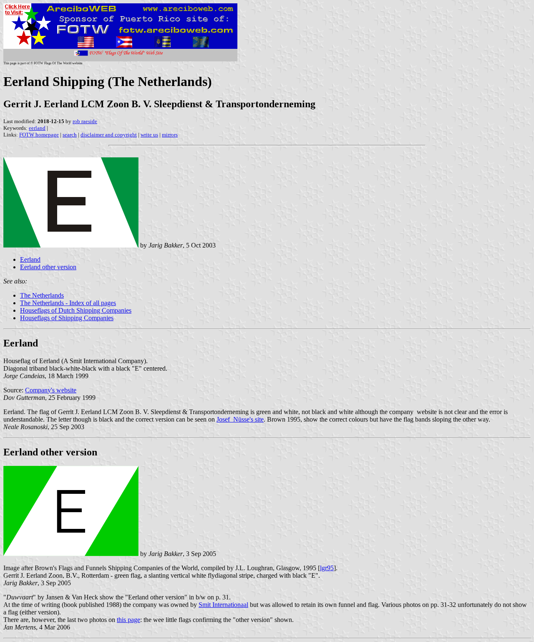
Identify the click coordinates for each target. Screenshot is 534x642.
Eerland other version (48, 266)
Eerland (30, 259)
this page (128, 619)
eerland (37, 128)
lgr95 (327, 567)
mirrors (170, 134)
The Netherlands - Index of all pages (68, 302)
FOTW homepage (39, 134)
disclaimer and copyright (109, 134)
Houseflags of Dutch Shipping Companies (75, 310)
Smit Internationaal (223, 604)
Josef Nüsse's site (240, 419)
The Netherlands (42, 295)
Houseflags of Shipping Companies (66, 317)
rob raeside (85, 121)
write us (149, 134)
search (70, 134)
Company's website (50, 390)
